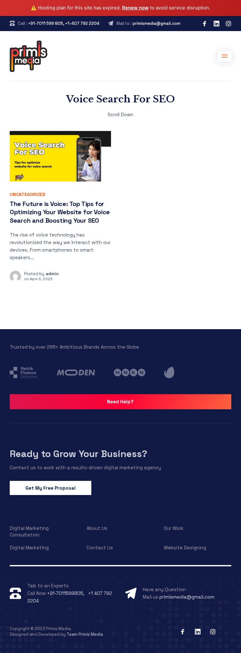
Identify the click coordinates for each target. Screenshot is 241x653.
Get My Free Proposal (50, 488)
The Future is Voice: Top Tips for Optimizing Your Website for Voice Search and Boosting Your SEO (60, 212)
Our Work (174, 528)
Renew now (135, 8)
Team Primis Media (85, 634)
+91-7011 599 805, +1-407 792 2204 (63, 23)
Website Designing (185, 548)
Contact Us (100, 548)
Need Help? (120, 402)
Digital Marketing (29, 548)
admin (52, 273)
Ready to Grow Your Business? (78, 454)
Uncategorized (27, 194)
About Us (97, 528)
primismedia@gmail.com (156, 23)
